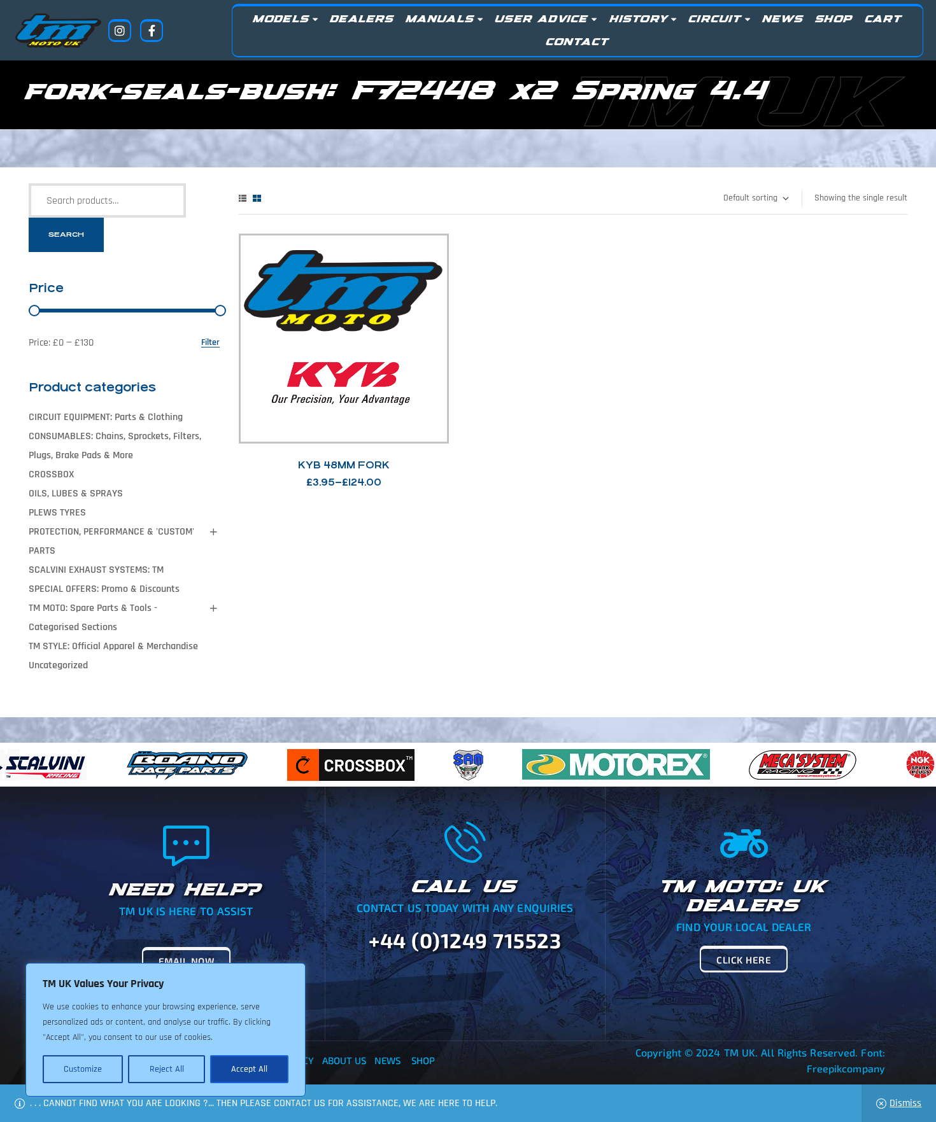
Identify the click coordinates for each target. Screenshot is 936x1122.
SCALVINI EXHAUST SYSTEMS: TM (96, 570)
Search (66, 234)
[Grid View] (257, 198)
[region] (165, 1030)
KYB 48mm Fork (344, 464)
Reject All (167, 1069)
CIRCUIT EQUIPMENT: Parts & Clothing (106, 417)
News (387, 1060)
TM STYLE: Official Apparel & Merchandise (113, 646)
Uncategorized (58, 665)
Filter (210, 342)
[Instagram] (119, 30)
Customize (83, 1069)
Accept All (249, 1069)
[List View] (242, 198)
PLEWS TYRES (57, 512)
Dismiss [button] (905, 1103)
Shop (423, 1060)
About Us (344, 1060)
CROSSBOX (51, 474)
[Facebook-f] (151, 30)
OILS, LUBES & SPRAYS (76, 493)
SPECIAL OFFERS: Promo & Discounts (104, 589)
